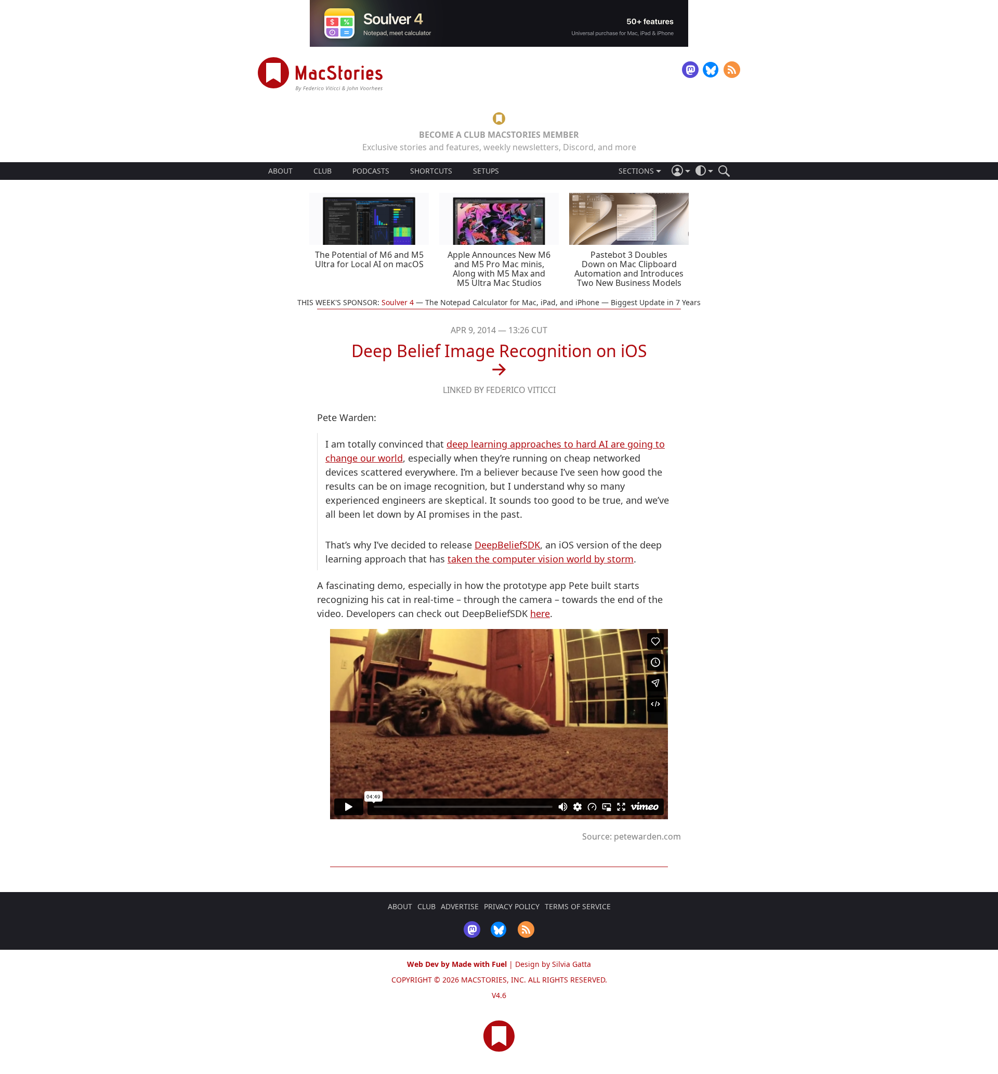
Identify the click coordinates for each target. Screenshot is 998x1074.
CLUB (322, 171)
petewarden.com (647, 836)
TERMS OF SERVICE (578, 906)
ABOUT (280, 171)
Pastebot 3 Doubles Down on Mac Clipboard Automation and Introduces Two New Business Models (629, 269)
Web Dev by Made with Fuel (457, 964)
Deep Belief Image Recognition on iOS (499, 350)
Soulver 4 (398, 302)
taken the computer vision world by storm (541, 559)
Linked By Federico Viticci (499, 390)
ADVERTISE (460, 906)
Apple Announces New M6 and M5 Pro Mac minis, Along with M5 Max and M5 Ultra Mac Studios (499, 269)
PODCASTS (370, 171)
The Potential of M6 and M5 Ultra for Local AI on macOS (369, 259)
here (540, 613)
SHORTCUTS (431, 171)
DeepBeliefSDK (507, 545)
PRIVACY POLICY (512, 906)
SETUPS (486, 171)
